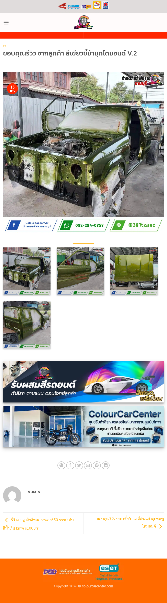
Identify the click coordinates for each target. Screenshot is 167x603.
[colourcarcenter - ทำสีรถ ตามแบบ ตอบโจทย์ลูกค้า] (83, 22)
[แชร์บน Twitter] (79, 465)
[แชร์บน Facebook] (70, 465)
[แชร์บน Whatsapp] (61, 465)
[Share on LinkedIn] (106, 465)
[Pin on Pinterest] (97, 465)
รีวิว (5, 46)
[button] (6, 22)
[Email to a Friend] (88, 465)
